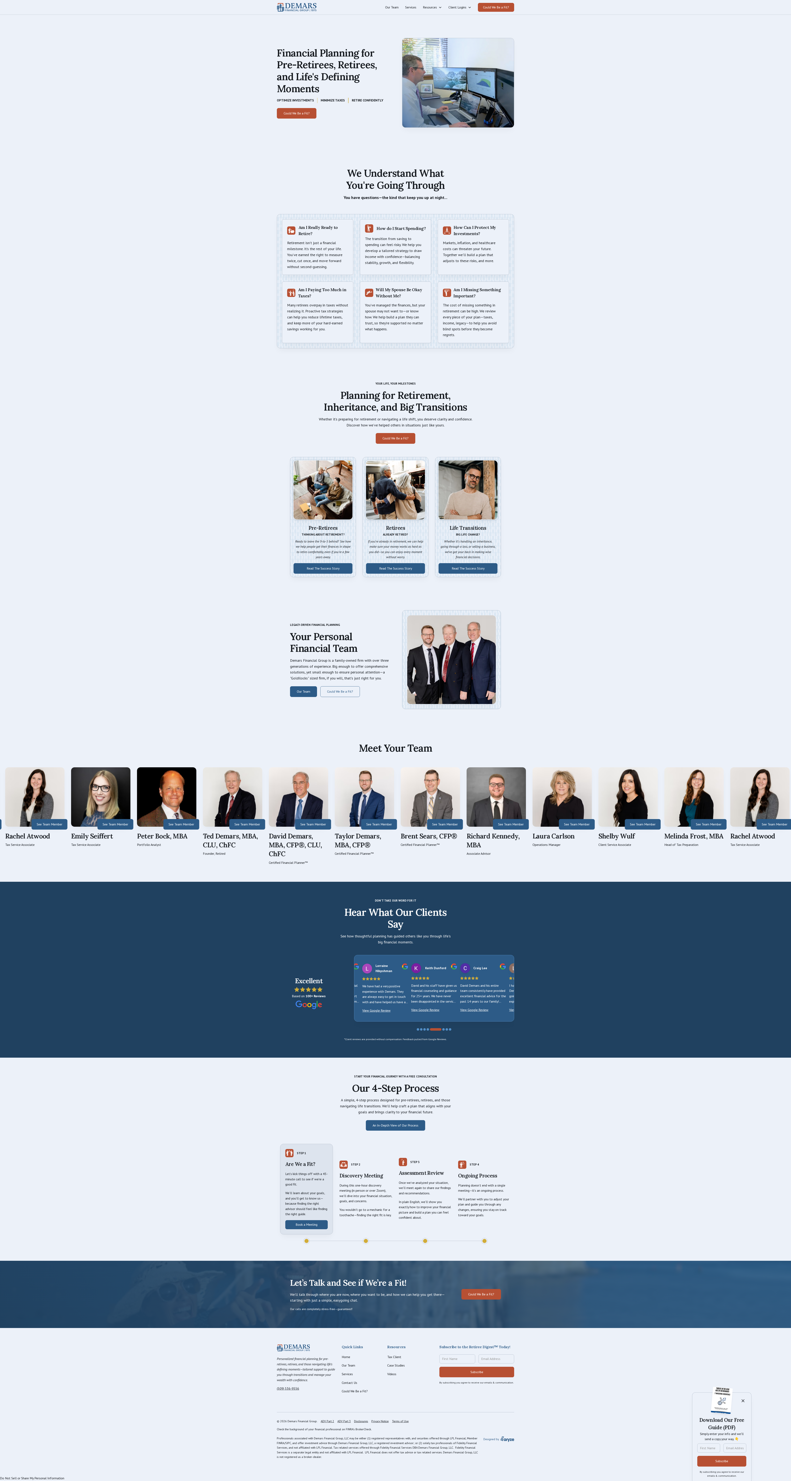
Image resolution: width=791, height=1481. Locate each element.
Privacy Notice (380, 1421)
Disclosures (361, 1421)
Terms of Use (400, 1421)
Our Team (303, 691)
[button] (432, 7)
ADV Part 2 (327, 1421)
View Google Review (376, 1010)
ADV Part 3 (344, 1421)
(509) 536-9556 (288, 1388)
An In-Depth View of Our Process (395, 1125)
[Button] (296, 7)
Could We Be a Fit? (496, 7)
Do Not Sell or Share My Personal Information (32, 1478)
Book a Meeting (306, 1224)
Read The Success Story (323, 568)
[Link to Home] (293, 1348)
